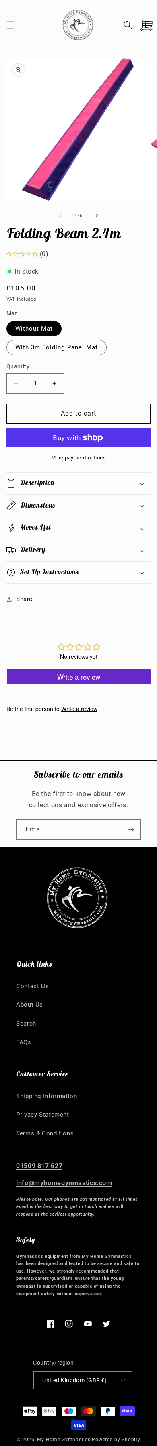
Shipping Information (46, 1096)
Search (26, 1023)
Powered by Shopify (116, 1439)
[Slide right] (96, 216)
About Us (29, 1004)
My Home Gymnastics (64, 1439)
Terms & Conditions (45, 1133)
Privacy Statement (42, 1114)
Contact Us (32, 986)
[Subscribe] (131, 829)
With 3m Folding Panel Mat (56, 347)
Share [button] (24, 599)
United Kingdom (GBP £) (74, 1380)
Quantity (17, 366)
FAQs (23, 1042)
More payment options (78, 458)
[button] (10, 25)
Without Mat (34, 328)
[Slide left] (60, 216)
